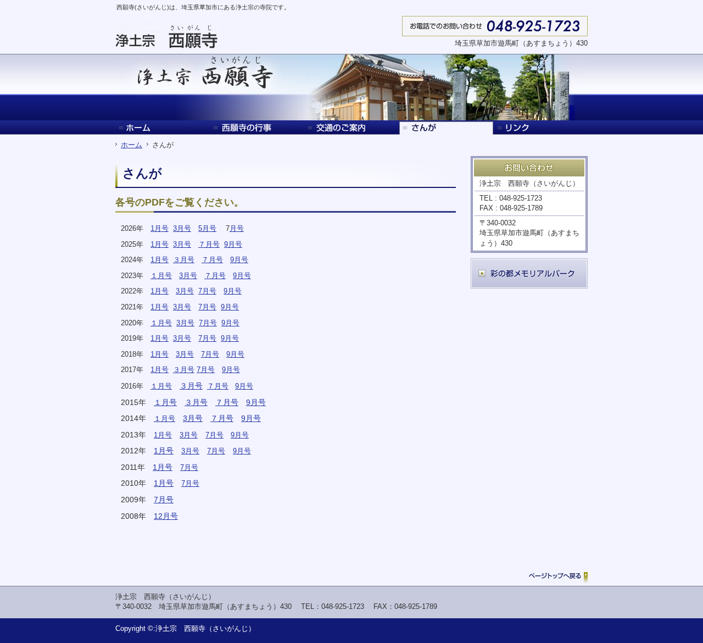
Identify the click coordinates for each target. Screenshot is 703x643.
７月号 (209, 244)
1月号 (159, 228)
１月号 (161, 275)
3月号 (182, 228)
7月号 (207, 291)
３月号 (183, 260)
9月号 (233, 244)
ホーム (131, 145)
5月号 (207, 228)
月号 (237, 228)
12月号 (166, 516)
